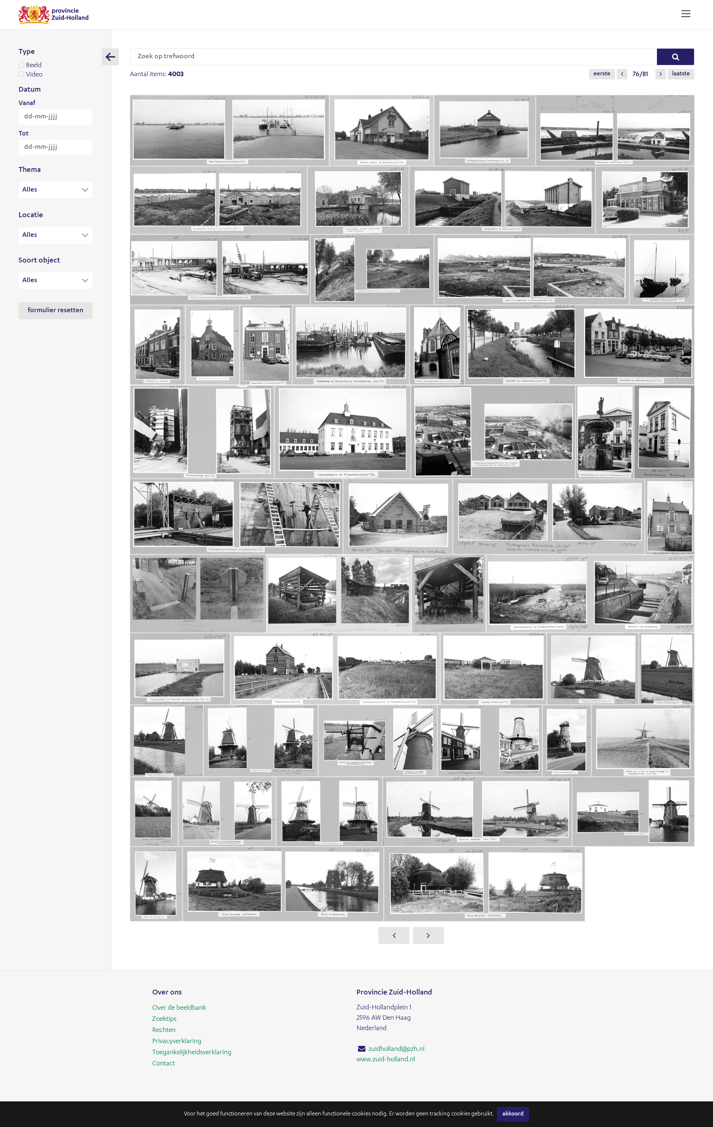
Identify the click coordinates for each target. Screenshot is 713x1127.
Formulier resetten (55, 310)
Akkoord (513, 1114)
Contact (163, 1064)
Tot (24, 134)
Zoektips (164, 1019)
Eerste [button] (602, 74)
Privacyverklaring (176, 1041)
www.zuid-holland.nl (385, 1060)
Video (34, 75)
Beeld (34, 65)
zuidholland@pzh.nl (396, 1049)
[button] (622, 74)
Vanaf (27, 103)
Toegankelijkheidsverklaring (191, 1052)
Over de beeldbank (179, 1008)
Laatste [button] (681, 74)
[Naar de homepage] (56, 14)
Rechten (164, 1030)
